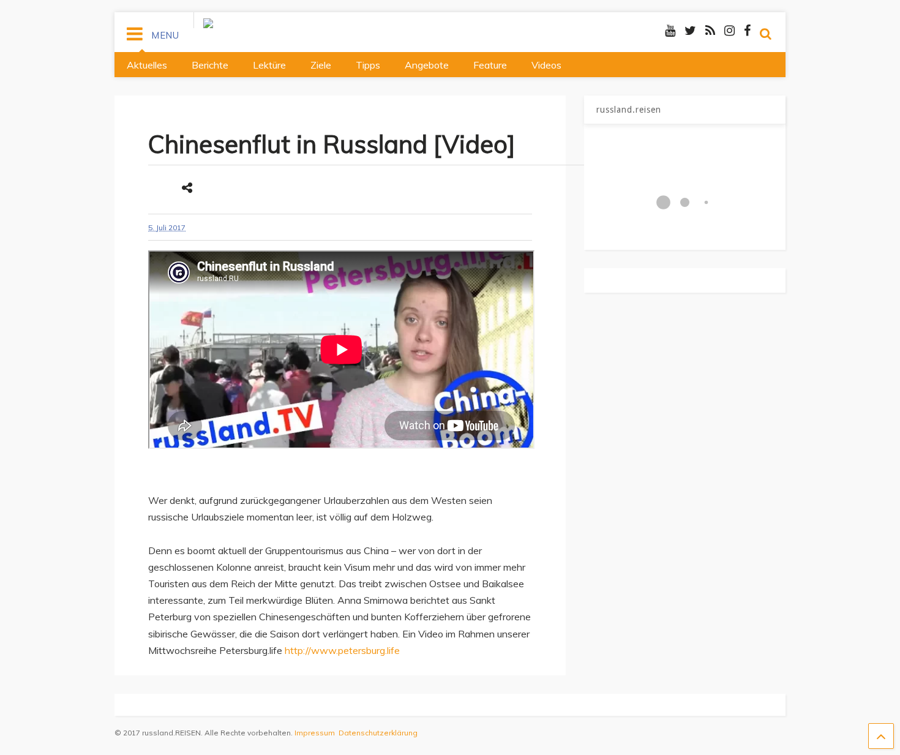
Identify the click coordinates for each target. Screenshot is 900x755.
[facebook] (747, 30)
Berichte (210, 65)
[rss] (710, 30)
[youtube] (670, 30)
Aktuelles (147, 65)
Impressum (314, 732)
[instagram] (729, 30)
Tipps (368, 65)
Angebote (427, 65)
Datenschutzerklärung (378, 732)
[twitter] (690, 30)
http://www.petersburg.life (342, 650)
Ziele (320, 65)
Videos (546, 65)
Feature (490, 65)
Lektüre (269, 65)
